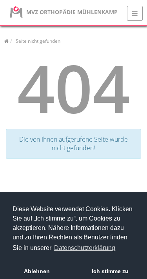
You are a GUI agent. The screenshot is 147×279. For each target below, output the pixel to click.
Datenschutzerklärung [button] (84, 247)
